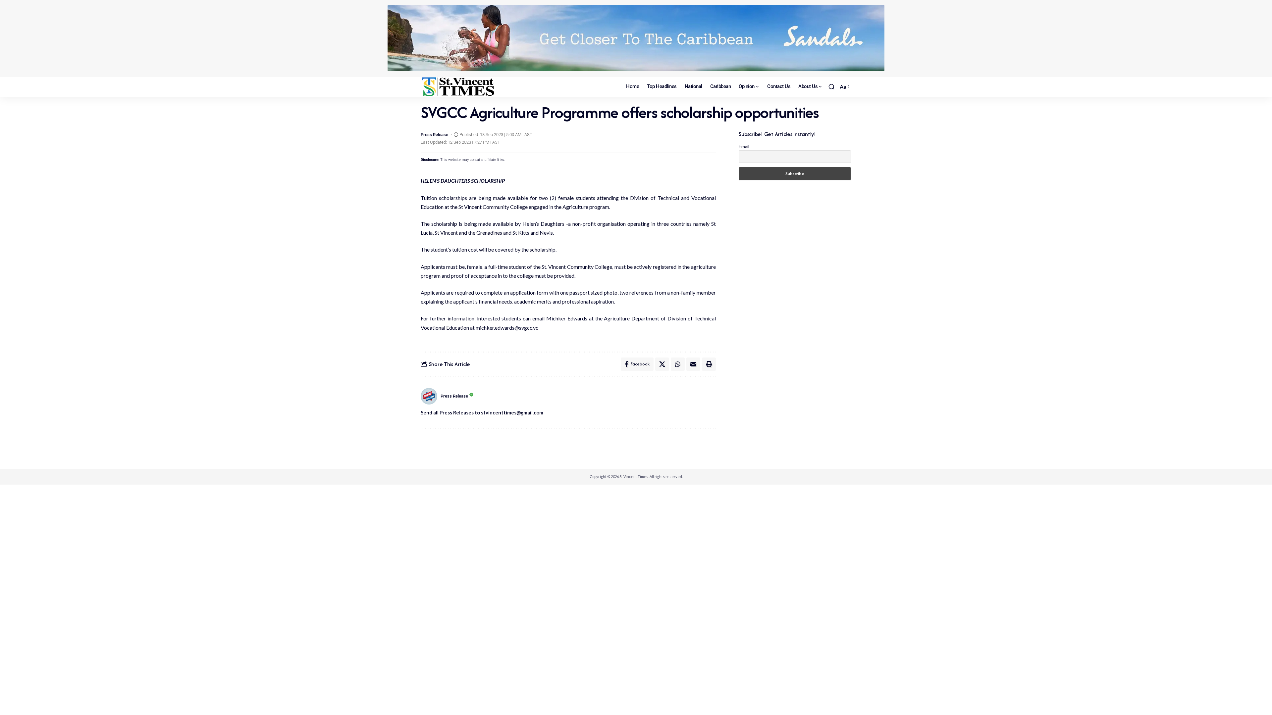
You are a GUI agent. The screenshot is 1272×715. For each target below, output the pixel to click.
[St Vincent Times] (459, 87)
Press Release (434, 134)
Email (744, 146)
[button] (831, 86)
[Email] (693, 364)
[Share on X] (662, 364)
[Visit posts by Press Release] (429, 396)
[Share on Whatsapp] (678, 364)
